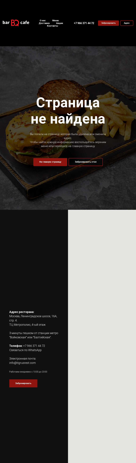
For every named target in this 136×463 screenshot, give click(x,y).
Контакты (52, 25)
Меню (55, 20)
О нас (43, 20)
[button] (108, 23)
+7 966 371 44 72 (84, 23)
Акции (59, 23)
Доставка (44, 23)
